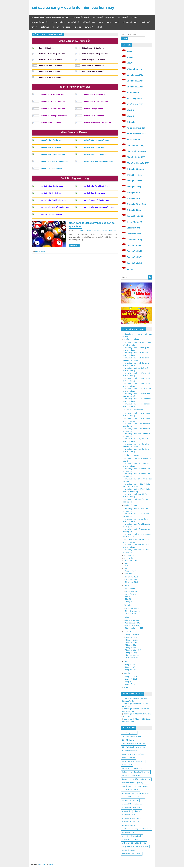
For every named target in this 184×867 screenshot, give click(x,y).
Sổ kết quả (145, 22)
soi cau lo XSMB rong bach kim (132, 804)
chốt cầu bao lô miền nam (94, 147)
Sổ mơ (130, 269)
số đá (136, 839)
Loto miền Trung (134, 239)
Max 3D (130, 110)
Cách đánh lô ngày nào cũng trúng (133, 743)
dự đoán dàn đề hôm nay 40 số (132, 768)
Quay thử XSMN (134, 251)
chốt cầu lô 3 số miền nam (51, 169)
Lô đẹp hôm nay (145, 779)
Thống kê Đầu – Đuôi (136, 204)
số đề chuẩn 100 (127, 843)
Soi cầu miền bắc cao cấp (104, 17)
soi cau (136, 790)
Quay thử (89, 27)
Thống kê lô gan (134, 175)
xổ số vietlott (133, 92)
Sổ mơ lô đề (73, 22)
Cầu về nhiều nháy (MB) (138, 163)
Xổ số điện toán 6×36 (133, 608)
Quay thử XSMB (134, 245)
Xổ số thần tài (133, 139)
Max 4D (130, 116)
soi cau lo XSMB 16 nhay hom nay (133, 797)
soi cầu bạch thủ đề (128, 814)
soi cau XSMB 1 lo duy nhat (131, 807)
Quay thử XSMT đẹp (141, 786)
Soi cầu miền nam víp (39, 22)
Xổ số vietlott (130, 589)
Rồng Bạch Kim (127, 790)
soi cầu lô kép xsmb (128, 825)
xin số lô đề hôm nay (128, 850)
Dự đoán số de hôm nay (142, 772)
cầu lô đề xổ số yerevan (129, 751)
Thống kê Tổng (134, 210)
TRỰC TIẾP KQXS (89, 22)
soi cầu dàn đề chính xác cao (131, 818)
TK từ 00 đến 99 (134, 222)
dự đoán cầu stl (127, 765)
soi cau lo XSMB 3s (143, 793)
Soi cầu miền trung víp (127, 17)
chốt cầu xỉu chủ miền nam (51, 140)
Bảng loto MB (130, 665)
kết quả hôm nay (130, 22)
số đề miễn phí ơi (140, 843)
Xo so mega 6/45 (134, 98)
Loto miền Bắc (133, 228)
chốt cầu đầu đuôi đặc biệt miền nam (98, 162)
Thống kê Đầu (133, 192)
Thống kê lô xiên (134, 180)
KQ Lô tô (77, 27)
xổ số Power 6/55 (135, 104)
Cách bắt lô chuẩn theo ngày (131, 736)
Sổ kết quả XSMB (135, 75)
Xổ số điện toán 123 (136, 134)
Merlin (51, 864)
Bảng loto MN (130, 670)
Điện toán (45, 27)
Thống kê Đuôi (133, 198)
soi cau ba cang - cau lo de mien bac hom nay (101, 230)
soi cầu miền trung (128, 832)
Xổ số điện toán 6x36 (137, 128)
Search (124, 38)
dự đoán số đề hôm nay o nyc (131, 775)
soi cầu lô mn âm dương (130, 829)
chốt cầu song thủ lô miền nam (96, 154)
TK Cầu (56, 27)
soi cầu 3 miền (126, 811)
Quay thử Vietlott (134, 263)
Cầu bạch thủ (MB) (135, 145)
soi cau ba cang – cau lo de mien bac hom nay (73, 7)
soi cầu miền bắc (145, 829)
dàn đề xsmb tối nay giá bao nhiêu (133, 761)
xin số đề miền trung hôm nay (131, 854)
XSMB (101, 22)
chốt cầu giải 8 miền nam (51, 147)
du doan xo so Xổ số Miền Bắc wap (133, 754)
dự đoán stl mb (127, 772)
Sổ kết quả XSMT (135, 87)
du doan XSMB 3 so (128, 758)
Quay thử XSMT (134, 257)
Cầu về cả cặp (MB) (136, 157)
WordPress (42, 864)
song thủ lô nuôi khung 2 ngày (132, 836)
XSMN (109, 22)
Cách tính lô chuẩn (128, 740)
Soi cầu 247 (137, 811)
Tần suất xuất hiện (135, 216)
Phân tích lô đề (58, 22)
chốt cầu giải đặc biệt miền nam (96, 140)
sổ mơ (99, 27)
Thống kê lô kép (134, 186)
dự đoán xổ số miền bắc (130, 779)
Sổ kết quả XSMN (135, 81)
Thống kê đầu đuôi (135, 169)
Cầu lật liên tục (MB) (136, 151)
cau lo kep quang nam (129, 733)
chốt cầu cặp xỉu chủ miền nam (53, 154)
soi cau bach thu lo (128, 793)
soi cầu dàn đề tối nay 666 (130, 822)
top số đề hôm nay (142, 847)
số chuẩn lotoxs (127, 839)
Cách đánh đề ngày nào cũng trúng (133, 747)
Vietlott (34, 27)
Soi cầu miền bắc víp (81, 17)
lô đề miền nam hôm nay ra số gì (132, 782)
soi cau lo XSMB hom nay (130, 800)
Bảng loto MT (130, 667)
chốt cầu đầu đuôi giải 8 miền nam (54, 162)
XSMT (117, 22)
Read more (74, 245)
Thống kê (66, 27)
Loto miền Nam (134, 233)
